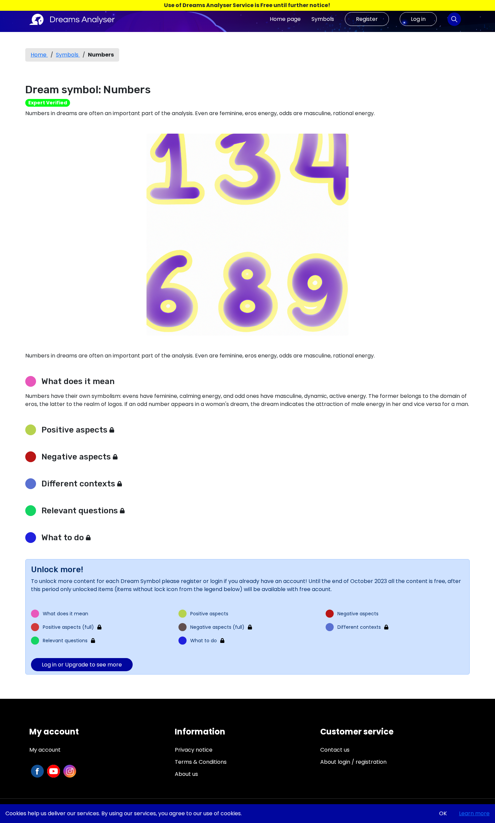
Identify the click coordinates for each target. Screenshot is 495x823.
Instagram (69, 771)
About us (186, 774)
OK (443, 813)
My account (45, 750)
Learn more (474, 813)
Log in (418, 19)
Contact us (335, 750)
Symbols (322, 19)
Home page (285, 19)
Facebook (37, 771)
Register (367, 19)
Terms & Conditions (201, 762)
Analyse (454, 19)
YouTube (53, 771)
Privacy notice (193, 750)
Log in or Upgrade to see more (82, 664)
